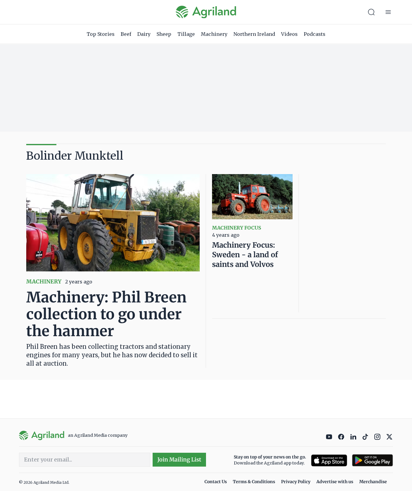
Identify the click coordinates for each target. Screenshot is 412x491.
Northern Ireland (254, 34)
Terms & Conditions (254, 481)
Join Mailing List (179, 459)
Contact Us (215, 481)
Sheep (164, 34)
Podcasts (314, 34)
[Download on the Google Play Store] (372, 460)
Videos (289, 34)
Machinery (214, 34)
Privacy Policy (295, 481)
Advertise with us (334, 481)
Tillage (186, 34)
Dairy (144, 34)
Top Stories (101, 34)
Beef (126, 34)
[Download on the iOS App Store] (329, 460)
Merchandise (373, 481)
